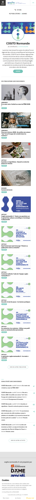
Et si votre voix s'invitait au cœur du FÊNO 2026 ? (15, 105)
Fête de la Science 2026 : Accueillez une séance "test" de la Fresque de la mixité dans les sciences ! (16, 134)
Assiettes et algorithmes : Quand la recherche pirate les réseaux (15, 163)
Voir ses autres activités (18, 440)
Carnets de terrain (6, 190)
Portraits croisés (10, 431)
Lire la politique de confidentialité (10, 492)
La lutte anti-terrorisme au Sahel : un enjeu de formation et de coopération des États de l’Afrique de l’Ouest (14, 427)
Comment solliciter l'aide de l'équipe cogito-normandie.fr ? (14, 275)
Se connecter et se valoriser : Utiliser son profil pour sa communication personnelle (15, 329)
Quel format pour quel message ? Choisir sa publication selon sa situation (14, 247)
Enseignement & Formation (16, 399)
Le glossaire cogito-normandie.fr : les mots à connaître (14, 357)
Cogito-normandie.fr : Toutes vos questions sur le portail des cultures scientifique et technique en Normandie (15, 218)
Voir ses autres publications (18, 367)
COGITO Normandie (6, 385)
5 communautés (22, 46)
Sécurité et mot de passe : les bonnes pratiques (15, 302)
